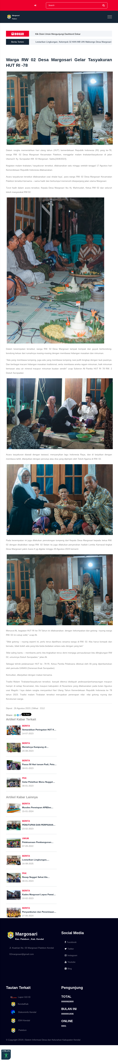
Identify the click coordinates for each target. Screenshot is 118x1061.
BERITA (26, 726)
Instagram (72, 955)
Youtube (71, 962)
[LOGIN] (35, 5)
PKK (24, 778)
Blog (69, 968)
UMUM (25, 838)
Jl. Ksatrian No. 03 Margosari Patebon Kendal (31, 948)
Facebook (72, 942)
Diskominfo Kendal (26, 1012)
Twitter (70, 949)
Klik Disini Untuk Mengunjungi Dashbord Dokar (58, 34)
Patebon (21, 1030)
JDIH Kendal (23, 1020)
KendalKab (22, 1004)
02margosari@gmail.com (21, 954)
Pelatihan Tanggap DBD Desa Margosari (55, 42)
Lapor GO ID (24, 997)
